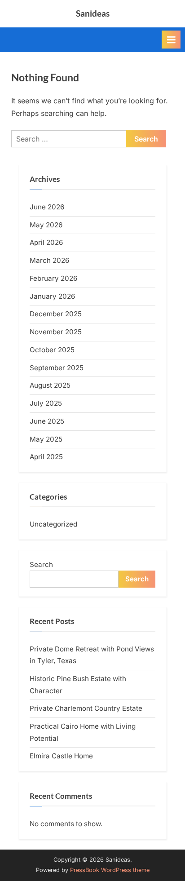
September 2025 (57, 367)
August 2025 (50, 385)
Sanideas (93, 13)
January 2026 (52, 296)
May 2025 (46, 439)
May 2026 (46, 225)
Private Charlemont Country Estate (86, 708)
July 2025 (46, 403)
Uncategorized (53, 524)
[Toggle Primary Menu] (171, 40)
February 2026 (53, 278)
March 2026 (49, 260)
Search (41, 564)
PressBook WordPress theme (110, 870)
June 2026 (47, 207)
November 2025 (56, 332)
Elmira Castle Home (61, 756)
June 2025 (47, 421)
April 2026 (46, 242)
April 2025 (46, 456)
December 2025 (56, 314)
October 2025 (52, 349)
